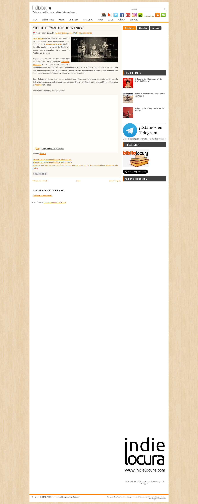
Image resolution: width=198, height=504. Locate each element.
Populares (129, 28)
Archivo (155, 28)
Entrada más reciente (40, 181)
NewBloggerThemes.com (157, 499)
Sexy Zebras (38, 38)
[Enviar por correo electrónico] (34, 173)
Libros (110, 19)
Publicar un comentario (42, 196)
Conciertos (88, 19)
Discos (61, 19)
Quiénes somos (48, 19)
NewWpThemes (120, 497)
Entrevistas (74, 19)
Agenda (100, 19)
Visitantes (37, 65)
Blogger (144, 484)
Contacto (134, 19)
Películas (121, 19)
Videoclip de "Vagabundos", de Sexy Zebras (58, 27)
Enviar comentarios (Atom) (55, 202)
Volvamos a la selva (54, 44)
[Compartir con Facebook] (42, 173)
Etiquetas (143, 28)
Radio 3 (43, 154)
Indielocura (41, 7)
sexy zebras (62, 33)
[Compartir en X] (40, 173)
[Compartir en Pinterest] (45, 173)
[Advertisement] (76, 236)
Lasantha (143, 497)
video (70, 33)
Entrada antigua (114, 181)
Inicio (35, 19)
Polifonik (38, 85)
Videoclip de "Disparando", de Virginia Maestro (148, 80)
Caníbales (65, 62)
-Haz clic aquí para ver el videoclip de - (52, 160)
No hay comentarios (84, 33)
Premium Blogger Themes (157, 497)
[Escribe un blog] (37, 173)
